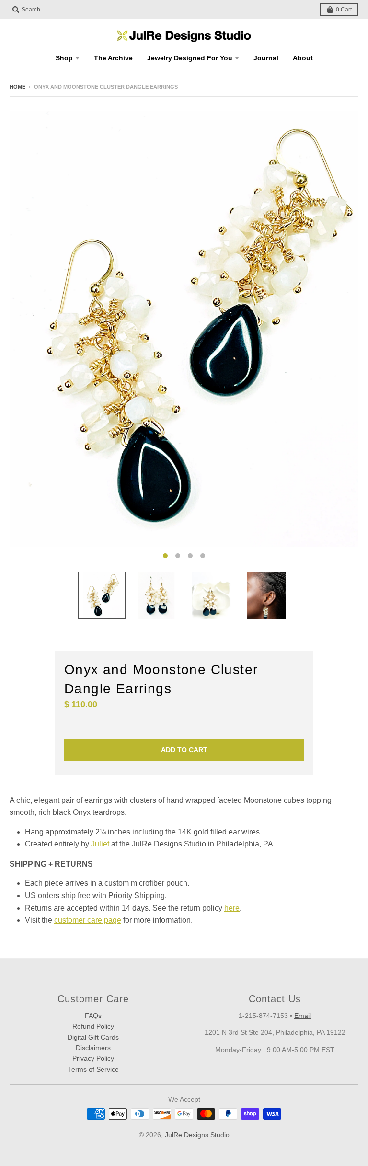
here (232, 908)
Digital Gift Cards (93, 1037)
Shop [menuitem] (64, 58)
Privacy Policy (93, 1058)
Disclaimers (93, 1048)
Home (17, 87)
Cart (344, 9)
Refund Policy (93, 1026)
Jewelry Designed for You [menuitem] (189, 58)
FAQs (93, 1015)
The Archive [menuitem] (113, 58)
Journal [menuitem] (265, 58)
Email (302, 1015)
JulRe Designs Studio (197, 1135)
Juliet (100, 844)
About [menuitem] (303, 58)
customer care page (87, 920)
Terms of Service (93, 1069)
